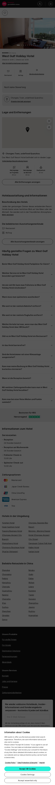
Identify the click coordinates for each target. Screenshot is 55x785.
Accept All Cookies (27, 769)
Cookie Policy (10, 763)
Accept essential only (27, 780)
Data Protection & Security (27, 763)
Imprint (42, 763)
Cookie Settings (27, 774)
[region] (27, 756)
